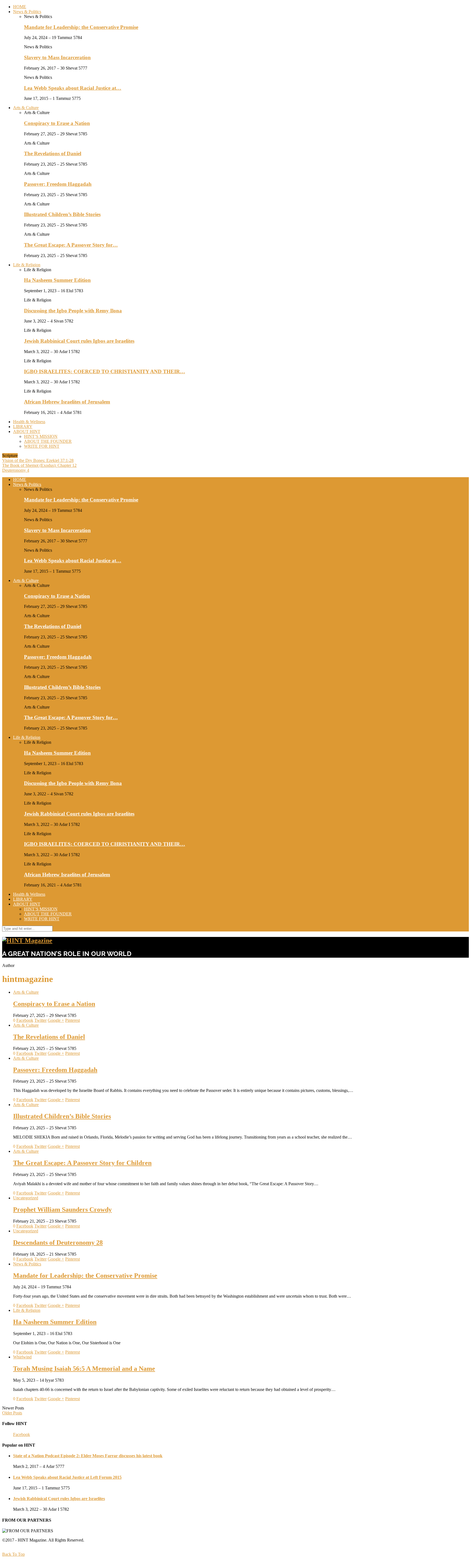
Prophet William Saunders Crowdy (62, 1209)
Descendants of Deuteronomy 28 (58, 1242)
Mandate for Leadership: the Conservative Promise (81, 27)
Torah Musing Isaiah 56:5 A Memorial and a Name (84, 1368)
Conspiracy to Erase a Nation (57, 123)
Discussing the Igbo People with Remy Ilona (73, 310)
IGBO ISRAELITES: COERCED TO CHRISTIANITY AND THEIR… (104, 371)
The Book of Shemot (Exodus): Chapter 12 (39, 465)
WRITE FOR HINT (41, 446)
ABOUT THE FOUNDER (48, 441)
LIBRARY (22, 426)
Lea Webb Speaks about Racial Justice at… (72, 88)
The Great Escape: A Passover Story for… (71, 245)
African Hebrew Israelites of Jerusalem (67, 402)
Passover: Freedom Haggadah (58, 184)
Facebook (21, 1434)
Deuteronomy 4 (15, 470)
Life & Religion (26, 264)
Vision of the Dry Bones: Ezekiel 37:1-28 (38, 460)
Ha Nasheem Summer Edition (57, 280)
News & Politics (27, 11)
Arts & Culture (26, 107)
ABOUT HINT (26, 431)
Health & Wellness (29, 421)
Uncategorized (25, 1198)
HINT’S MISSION (41, 436)
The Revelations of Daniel (52, 153)
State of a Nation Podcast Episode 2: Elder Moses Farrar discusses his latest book (87, 1455)
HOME (19, 6)
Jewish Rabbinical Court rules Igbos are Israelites (79, 341)
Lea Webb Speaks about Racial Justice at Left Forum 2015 (67, 1477)
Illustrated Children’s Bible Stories (62, 214)
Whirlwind (22, 1357)
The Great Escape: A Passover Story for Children (82, 1162)
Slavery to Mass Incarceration (57, 57)
